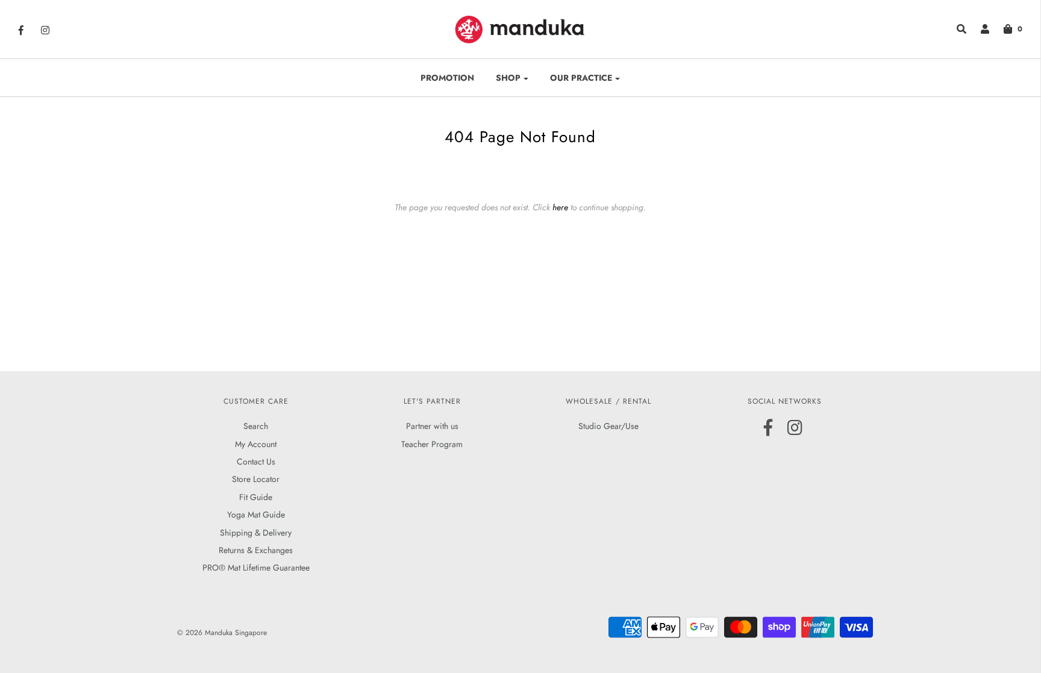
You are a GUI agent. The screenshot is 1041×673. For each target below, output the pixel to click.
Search (255, 426)
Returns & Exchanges (256, 550)
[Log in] (979, 29)
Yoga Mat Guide (256, 515)
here (560, 207)
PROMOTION (447, 78)
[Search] (955, 29)
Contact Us (256, 461)
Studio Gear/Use (608, 426)
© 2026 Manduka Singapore (222, 632)
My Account (256, 444)
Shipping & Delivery (256, 533)
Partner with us (432, 426)
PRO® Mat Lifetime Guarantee (256, 568)
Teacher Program (432, 444)
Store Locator (256, 479)
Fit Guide (255, 497)
